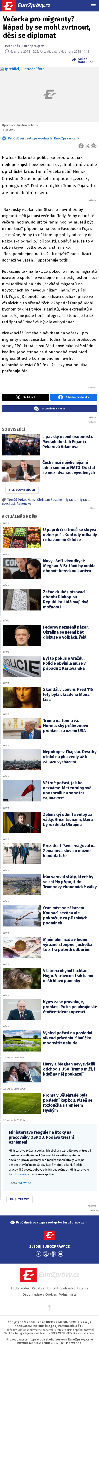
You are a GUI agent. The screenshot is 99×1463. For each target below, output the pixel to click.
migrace (69, 500)
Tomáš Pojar (16, 500)
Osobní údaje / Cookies (40, 1295)
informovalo (23, 1174)
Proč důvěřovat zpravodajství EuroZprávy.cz (42, 138)
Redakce (38, 1288)
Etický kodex (20, 1288)
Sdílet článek (82, 60)
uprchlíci (8, 504)
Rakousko (24, 504)
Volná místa (67, 1295)
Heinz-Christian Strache (45, 500)
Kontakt (52, 1288)
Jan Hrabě (24, 1183)
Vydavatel (68, 1288)
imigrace (83, 500)
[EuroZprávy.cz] (30, 5)
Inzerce (82, 1288)
